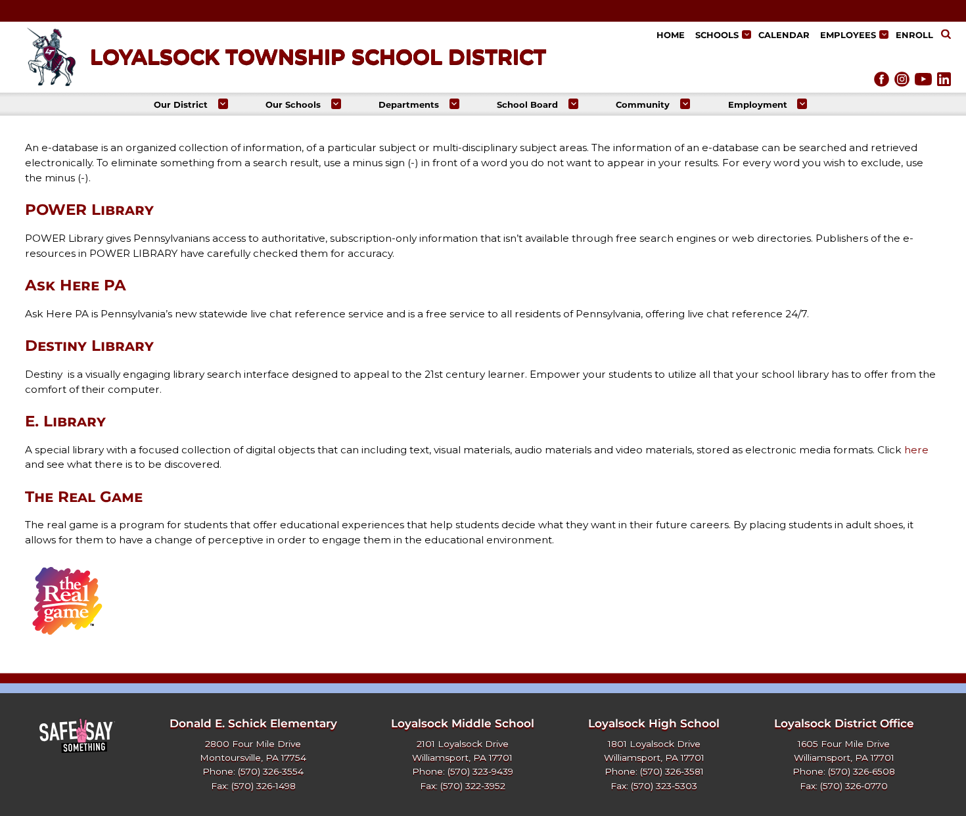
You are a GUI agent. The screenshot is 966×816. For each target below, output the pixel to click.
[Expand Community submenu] (685, 103)
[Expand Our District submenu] (223, 103)
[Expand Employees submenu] (883, 34)
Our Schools (293, 104)
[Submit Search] (946, 35)
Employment (757, 104)
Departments (409, 104)
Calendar (784, 35)
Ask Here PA (75, 285)
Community (643, 104)
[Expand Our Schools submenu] (336, 103)
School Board (527, 104)
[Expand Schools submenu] (746, 34)
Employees (848, 35)
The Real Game (84, 496)
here (916, 449)
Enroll (914, 35)
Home (670, 35)
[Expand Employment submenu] (802, 103)
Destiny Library (89, 345)
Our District (181, 104)
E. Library (65, 421)
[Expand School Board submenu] (573, 103)
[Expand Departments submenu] (454, 103)
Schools (717, 35)
